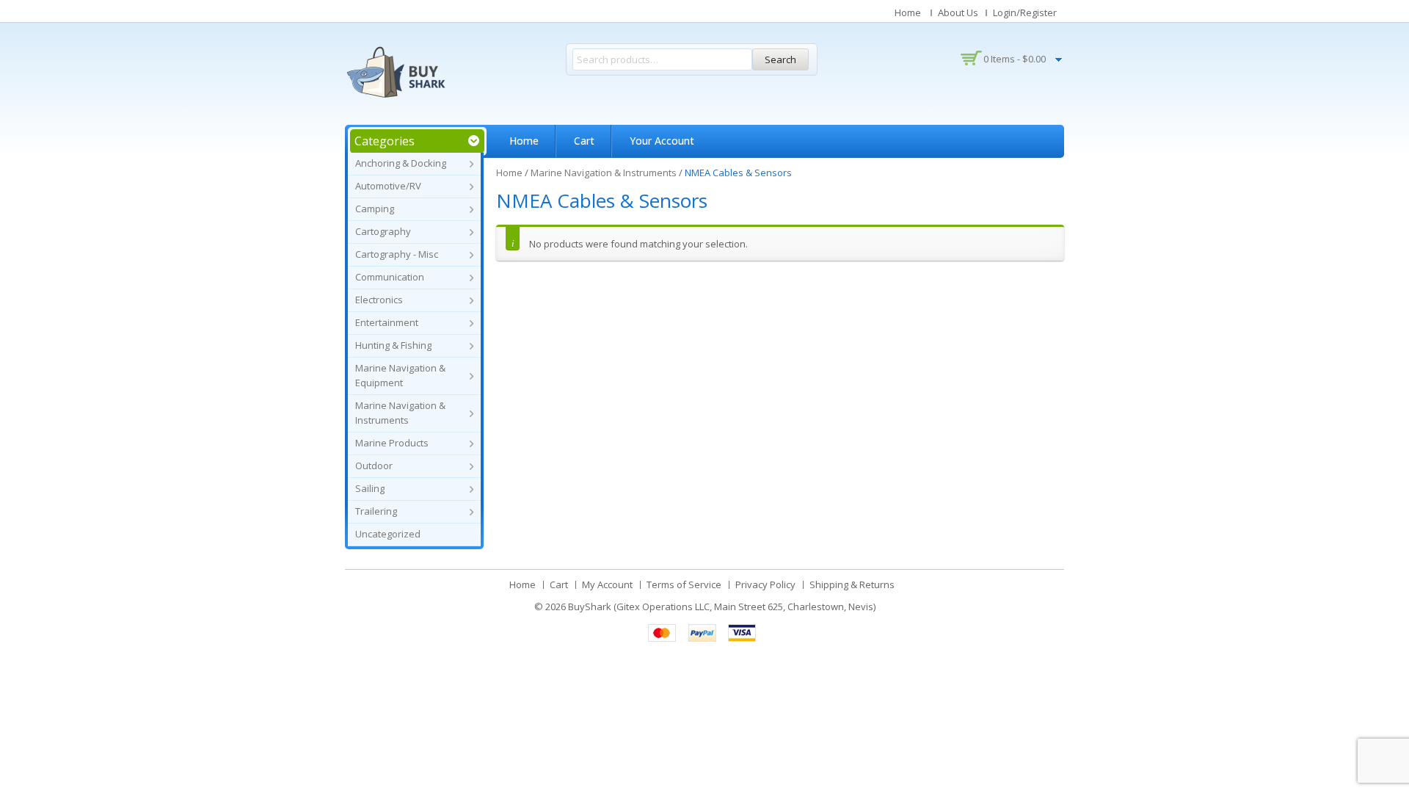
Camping (374, 208)
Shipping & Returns (852, 584)
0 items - (1014, 58)
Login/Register (1025, 12)
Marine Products (392, 442)
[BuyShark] (395, 72)
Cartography (383, 231)
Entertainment (386, 322)
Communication (389, 276)
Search (780, 59)
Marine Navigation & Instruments (604, 172)
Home (908, 12)
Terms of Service (684, 584)
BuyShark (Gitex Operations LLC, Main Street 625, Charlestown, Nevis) (721, 606)
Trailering (376, 511)
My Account (607, 584)
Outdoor (374, 465)
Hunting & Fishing (393, 345)
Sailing (370, 488)
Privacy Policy (765, 584)
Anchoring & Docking (400, 163)
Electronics (379, 299)
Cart (584, 141)
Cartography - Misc (396, 254)
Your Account (662, 141)
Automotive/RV (388, 185)
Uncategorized (387, 533)
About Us (958, 12)
